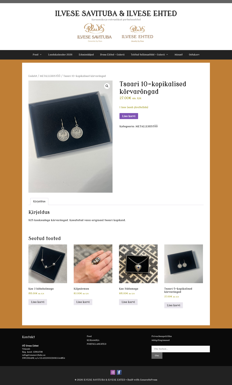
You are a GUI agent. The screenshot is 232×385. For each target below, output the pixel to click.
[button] (107, 86)
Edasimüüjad (86, 54)
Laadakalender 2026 (60, 54)
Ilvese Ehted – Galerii (112, 54)
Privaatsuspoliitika (162, 336)
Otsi (157, 355)
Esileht (32, 76)
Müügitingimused (161, 340)
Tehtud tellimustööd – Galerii (148, 54)
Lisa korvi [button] (37, 302)
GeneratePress (148, 380)
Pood (35, 54)
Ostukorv (194, 54)
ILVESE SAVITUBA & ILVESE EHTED (116, 14)
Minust (179, 54)
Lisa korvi (128, 116)
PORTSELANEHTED (96, 344)
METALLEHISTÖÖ (50, 76)
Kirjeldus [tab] (39, 201)
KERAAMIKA (93, 340)
